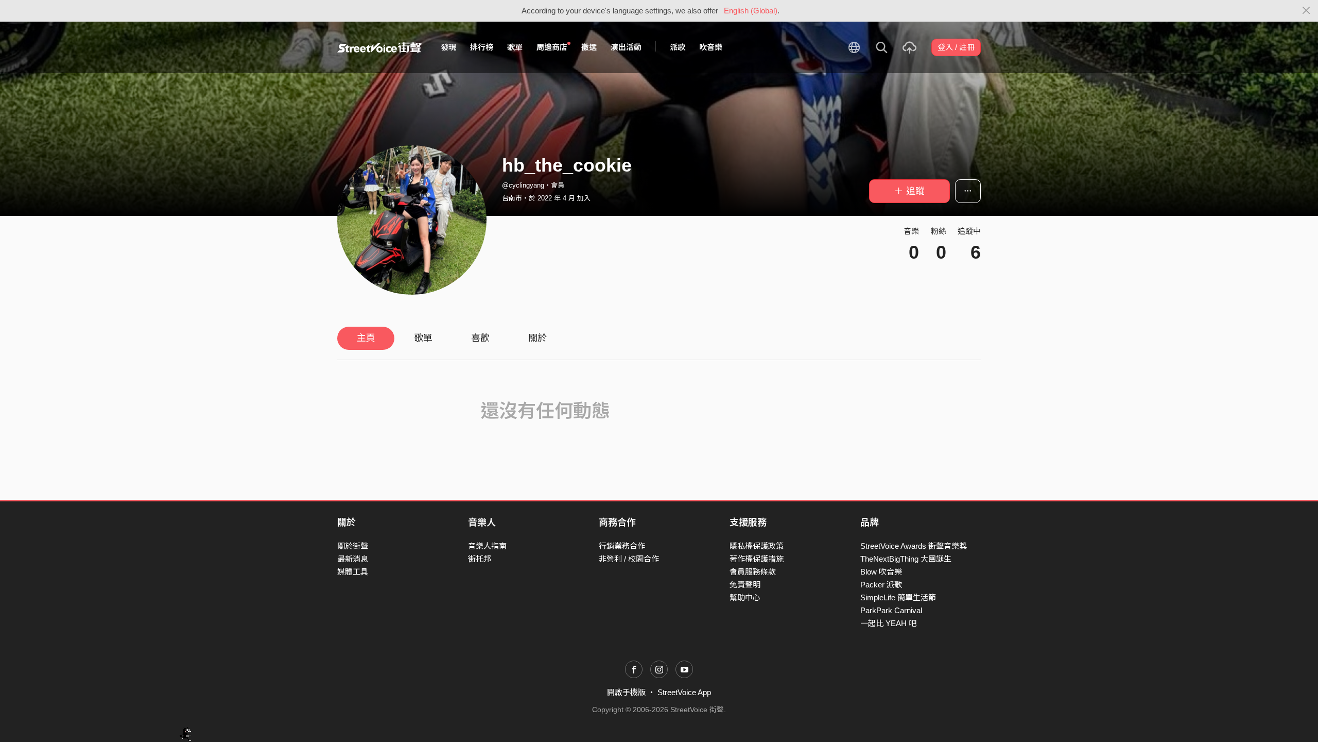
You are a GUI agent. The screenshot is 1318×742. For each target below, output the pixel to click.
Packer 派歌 (881, 584)
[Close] (1306, 11)
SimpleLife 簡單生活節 (898, 597)
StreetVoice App (684, 692)
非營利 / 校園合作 (629, 558)
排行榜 (481, 47)
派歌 (677, 47)
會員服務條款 (753, 571)
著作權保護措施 (757, 558)
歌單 (515, 47)
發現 (448, 47)
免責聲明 (745, 584)
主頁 (366, 338)
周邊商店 (551, 47)
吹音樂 (710, 47)
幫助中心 (745, 597)
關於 (537, 338)
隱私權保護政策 (757, 546)
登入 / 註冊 (956, 47)
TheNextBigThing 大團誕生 (905, 558)
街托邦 (479, 558)
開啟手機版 (626, 692)
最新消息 (352, 558)
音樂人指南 (487, 546)
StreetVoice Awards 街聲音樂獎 (913, 546)
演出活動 (626, 47)
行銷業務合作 (622, 546)
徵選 (589, 47)
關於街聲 (352, 546)
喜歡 (480, 338)
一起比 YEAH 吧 (888, 623)
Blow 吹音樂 (881, 571)
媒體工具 (352, 571)
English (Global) (750, 10)
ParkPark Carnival (891, 610)
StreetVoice (379, 47)
